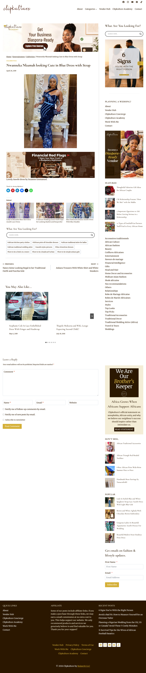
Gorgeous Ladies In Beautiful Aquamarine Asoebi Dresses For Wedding (129, 525)
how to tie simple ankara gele (68, 252)
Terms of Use (87, 645)
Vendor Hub (104, 9)
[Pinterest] (137, 2)
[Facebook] (123, 2)
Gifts (107, 266)
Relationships (111, 291)
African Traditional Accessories (129, 443)
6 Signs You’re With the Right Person (116, 610)
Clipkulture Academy (122, 9)
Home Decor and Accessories (118, 273)
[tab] (46, 342)
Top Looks (110, 308)
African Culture (112, 242)
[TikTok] (141, 2)
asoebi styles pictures (43, 247)
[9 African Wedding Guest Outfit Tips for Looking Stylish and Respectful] (50, 210)
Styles (108, 305)
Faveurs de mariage (114, 259)
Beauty (108, 249)
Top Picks (109, 311)
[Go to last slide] (9, 316)
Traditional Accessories (116, 315)
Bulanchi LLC (83, 666)
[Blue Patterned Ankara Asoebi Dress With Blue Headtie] (80, 210)
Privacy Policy (72, 645)
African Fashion (112, 245)
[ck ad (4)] (50, 37)
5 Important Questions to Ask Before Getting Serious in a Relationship (128, 214)
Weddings (109, 329)
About (80, 9)
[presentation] (26, 306)
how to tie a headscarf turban (43, 252)
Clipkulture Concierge (115, 114)
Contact (138, 9)
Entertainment (112, 256)
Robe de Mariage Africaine (117, 294)
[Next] (92, 316)
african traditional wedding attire (20, 247)
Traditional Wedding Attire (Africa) (121, 322)
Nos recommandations (115, 284)
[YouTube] (132, 2)
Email (40, 402)
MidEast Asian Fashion (115, 277)
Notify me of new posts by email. (20, 414)
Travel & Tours (112, 326)
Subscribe (112, 584)
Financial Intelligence (115, 263)
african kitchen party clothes (18, 242)
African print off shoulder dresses (45, 242)
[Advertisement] (124, 348)
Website (73, 402)
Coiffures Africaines (114, 252)
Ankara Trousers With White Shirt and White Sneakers (77, 267)
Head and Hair (111, 270)
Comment (9, 372)
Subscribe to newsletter (15, 420)
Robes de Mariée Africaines (117, 298)
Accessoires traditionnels (117, 238)
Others (108, 287)
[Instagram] (128, 2)
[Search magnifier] (92, 235)
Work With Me (112, 122)
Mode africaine (112, 280)
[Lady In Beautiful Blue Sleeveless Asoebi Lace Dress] (20, 210)
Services (109, 301)
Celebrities (11, 61)
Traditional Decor (113, 318)
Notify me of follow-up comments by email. (25, 409)
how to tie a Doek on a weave (18, 252)
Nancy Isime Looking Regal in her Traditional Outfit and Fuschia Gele (24, 267)
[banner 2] (50, 165)
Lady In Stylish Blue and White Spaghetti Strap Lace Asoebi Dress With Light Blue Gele (130, 502)
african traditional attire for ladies (74, 242)
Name (7, 402)
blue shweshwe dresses (64, 247)
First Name (110, 562)
